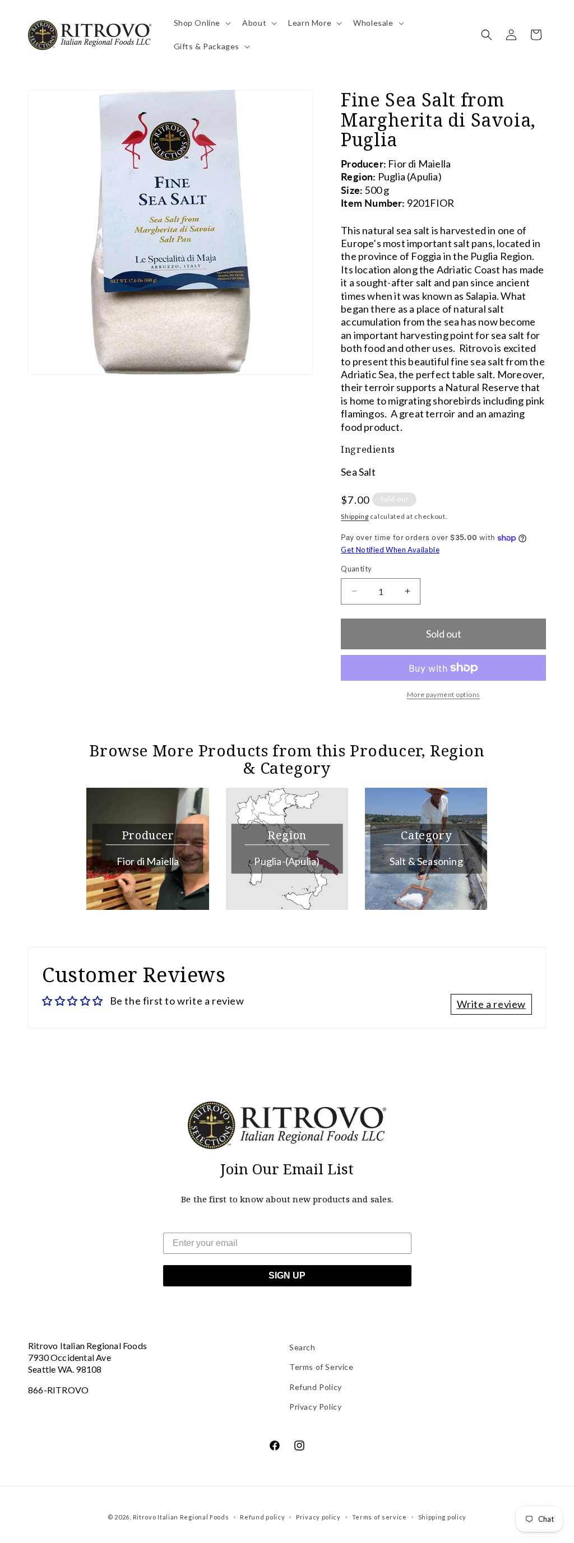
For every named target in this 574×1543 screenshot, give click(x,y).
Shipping (355, 516)
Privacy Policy (315, 1406)
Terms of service (379, 1517)
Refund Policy (315, 1387)
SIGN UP (287, 1275)
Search (302, 1347)
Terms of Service (321, 1367)
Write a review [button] (491, 1004)
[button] (201, 23)
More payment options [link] (443, 694)
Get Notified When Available (390, 549)
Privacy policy (318, 1517)
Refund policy (262, 1517)
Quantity (356, 568)
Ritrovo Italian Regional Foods (181, 1517)
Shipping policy (442, 1517)
